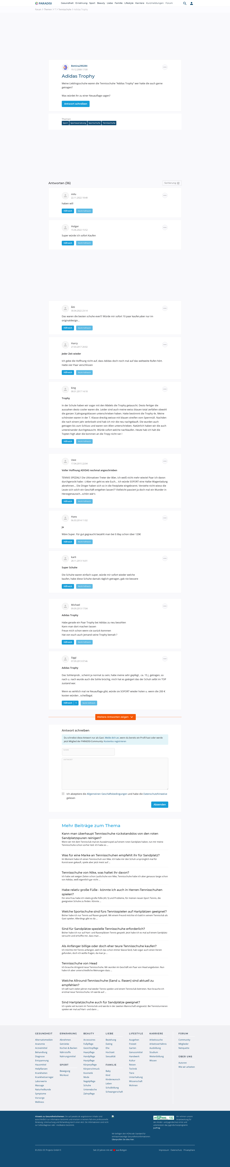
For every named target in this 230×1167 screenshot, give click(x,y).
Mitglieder (183, 1043)
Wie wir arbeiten (186, 1066)
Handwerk (134, 1056)
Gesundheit (67, 3)
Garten (132, 1048)
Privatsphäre (189, 1150)
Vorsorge (39, 1097)
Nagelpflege (89, 1081)
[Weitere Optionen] (165, 67)
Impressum (164, 1150)
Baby (108, 1071)
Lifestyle (129, 3)
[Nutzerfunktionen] (191, 3)
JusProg (156, 1128)
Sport (92, 3)
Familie (119, 3)
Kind (108, 1075)
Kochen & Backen (68, 1048)
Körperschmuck (91, 1068)
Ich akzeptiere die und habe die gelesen (117, 796)
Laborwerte (41, 1081)
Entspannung (42, 1060)
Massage (39, 1085)
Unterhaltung (136, 1077)
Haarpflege (89, 1052)
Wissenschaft (135, 1081)
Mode (86, 1077)
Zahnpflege (89, 1093)
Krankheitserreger (44, 1077)
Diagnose (40, 1056)
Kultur (132, 1060)
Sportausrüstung (78, 123)
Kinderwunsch (113, 1079)
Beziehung (111, 1039)
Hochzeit (110, 1052)
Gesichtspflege (90, 1048)
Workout (64, 1075)
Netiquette (183, 1048)
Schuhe (87, 1085)
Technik (133, 1068)
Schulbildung (112, 1087)
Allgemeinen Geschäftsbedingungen (107, 793)
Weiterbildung (156, 1056)
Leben (109, 1083)
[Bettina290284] (66, 67)
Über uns (185, 1056)
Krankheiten (41, 1073)
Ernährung (81, 3)
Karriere (139, 3)
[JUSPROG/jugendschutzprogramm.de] (163, 1117)
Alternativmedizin (44, 1039)
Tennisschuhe (64, 9)
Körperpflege (90, 1064)
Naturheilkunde (43, 1089)
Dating (109, 1043)
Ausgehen (134, 1039)
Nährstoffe (65, 1052)
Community (184, 1039)
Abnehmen (65, 1039)
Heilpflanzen (41, 1068)
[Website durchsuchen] (185, 3)
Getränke (64, 1043)
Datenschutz (176, 1150)
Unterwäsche (90, 1089)
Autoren (182, 1062)
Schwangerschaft (114, 1091)
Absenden (160, 804)
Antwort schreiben (75, 103)
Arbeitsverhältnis (158, 1043)
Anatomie (40, 1043)
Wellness (39, 1102)
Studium (153, 1052)
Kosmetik (88, 1073)
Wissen (153, 1060)
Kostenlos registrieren (115, 741)
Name (66, 750)
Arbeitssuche (156, 1039)
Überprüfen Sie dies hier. (123, 1139)
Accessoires (89, 1039)
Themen (48, 9)
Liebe (110, 3)
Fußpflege (88, 1043)
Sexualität (111, 1056)
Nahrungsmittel (68, 1056)
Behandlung (41, 1052)
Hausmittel (40, 1064)
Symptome (40, 1093)
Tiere (131, 1073)
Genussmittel (136, 1052)
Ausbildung (155, 1048)
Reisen (132, 1064)
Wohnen (133, 1085)
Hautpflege (89, 1060)
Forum (169, 3)
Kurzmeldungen (155, 3)
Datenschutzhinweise (155, 793)
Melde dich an (112, 737)
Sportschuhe (94, 123)
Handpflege (89, 1056)
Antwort (68, 759)
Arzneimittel (41, 1048)
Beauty (101, 3)
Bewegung (65, 1071)
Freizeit (132, 1043)
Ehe (107, 1048)
